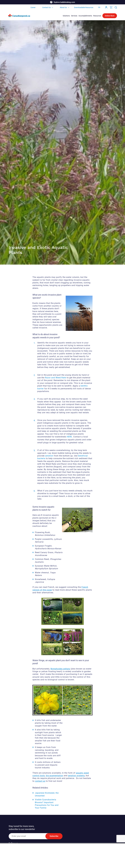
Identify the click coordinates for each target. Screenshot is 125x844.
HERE (69, 437)
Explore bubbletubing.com (64, 2)
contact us (40, 781)
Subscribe (54, 836)
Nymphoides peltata (60, 669)
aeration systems (76, 775)
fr (99, 7)
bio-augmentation (54, 775)
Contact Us (46, 7)
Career (33, 7)
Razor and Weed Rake (56, 377)
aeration (49, 456)
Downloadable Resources (83, 7)
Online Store (110, 16)
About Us (63, 7)
